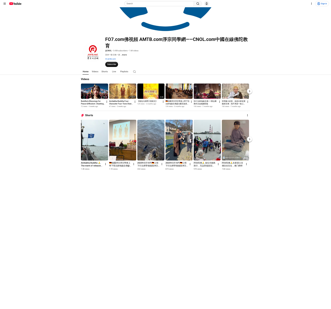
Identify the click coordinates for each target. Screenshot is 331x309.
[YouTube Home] (15, 3)
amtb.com (111, 59)
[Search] (198, 3)
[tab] (85, 72)
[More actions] (106, 101)
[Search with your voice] (206, 3)
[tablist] (165, 72)
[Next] (249, 91)
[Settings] (311, 3)
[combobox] (160, 3)
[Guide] (4, 3)
